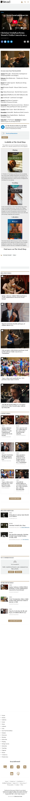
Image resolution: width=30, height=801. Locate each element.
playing (16, 145)
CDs (7, 146)
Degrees (4, 750)
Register (18, 572)
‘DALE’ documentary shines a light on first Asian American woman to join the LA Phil (18, 600)
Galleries (4, 719)
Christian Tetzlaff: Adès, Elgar (17, 525)
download (17, 120)
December (4, 115)
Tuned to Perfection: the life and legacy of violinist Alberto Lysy (13, 324)
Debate (4, 733)
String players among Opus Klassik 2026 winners (19, 515)
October (3, 109)
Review (11, 523)
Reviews (4, 737)
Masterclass (5, 757)
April (2, 87)
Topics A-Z (15, 783)
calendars (10, 146)
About (3, 752)
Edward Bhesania (25, 527)
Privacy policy (10, 784)
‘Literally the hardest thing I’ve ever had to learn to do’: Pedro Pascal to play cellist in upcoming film (13, 406)
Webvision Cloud (18, 796)
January (3, 73)
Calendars (15, 217)
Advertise (4, 746)
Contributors (20, 781)
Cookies (17, 784)
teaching (22, 145)
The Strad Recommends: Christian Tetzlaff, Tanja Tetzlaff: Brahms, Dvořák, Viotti (18, 536)
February (3, 78)
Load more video (15, 498)
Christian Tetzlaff (7, 255)
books (26, 145)
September (4, 105)
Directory (4, 735)
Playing (15, 150)
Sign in (9, 38)
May (2, 92)
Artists (3, 717)
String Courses (5, 743)
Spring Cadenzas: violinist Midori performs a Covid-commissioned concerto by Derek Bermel (14, 297)
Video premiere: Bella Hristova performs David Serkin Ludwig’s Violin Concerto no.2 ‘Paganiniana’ (15, 351)
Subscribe (3, 120)
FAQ (22, 784)
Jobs (3, 728)
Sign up (5, 137)
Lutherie (4, 726)
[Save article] (28, 41)
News (10, 512)
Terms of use (23, 783)
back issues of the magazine (21, 146)
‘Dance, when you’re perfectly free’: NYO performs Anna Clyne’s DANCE (13, 378)
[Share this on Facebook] (2, 41)
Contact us (4, 754)
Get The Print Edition (7, 730)
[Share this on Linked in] (8, 41)
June (2, 94)
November (4, 112)
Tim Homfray (25, 539)
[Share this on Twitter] (5, 41)
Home (3, 715)
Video (2, 12)
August (3, 100)
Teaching (15, 183)
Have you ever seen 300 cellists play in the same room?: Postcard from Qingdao (21, 431)
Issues (3, 722)
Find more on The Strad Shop (15, 249)
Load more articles (15, 545)
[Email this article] (11, 41)
